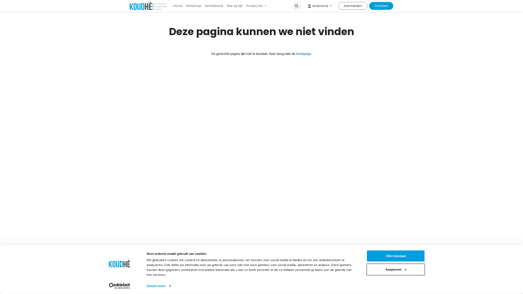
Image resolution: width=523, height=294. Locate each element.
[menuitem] (177, 6)
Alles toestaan (396, 256)
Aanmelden (353, 5)
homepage (303, 54)
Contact (381, 5)
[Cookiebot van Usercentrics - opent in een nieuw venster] (119, 286)
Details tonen (156, 286)
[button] (296, 6)
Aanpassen (393, 269)
